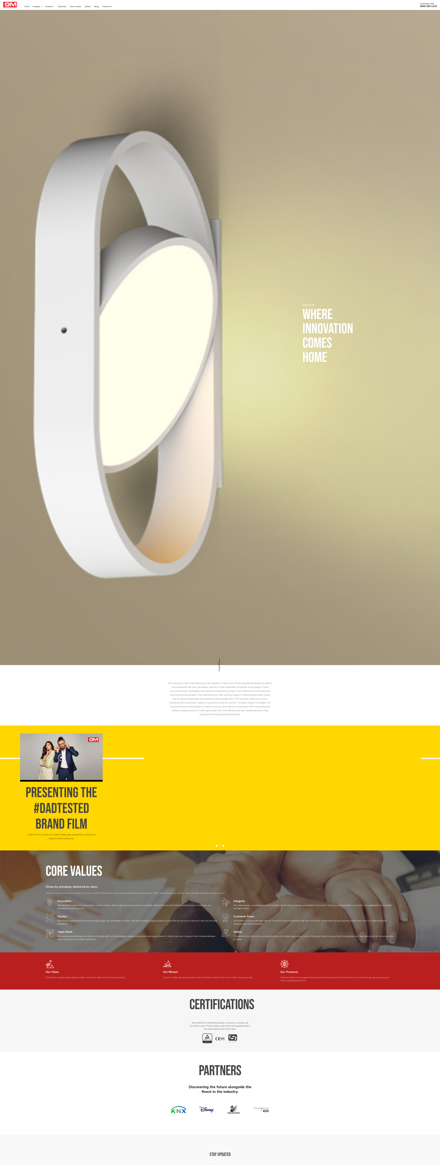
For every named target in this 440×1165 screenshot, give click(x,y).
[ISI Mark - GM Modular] (233, 1038)
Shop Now (62, 6)
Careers (88, 6)
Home (26, 6)
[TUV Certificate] (207, 1038)
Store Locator (75, 6)
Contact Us (106, 6)
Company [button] (37, 6)
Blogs (96, 6)
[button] (216, 845)
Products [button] (49, 6)
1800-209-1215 (428, 6)
